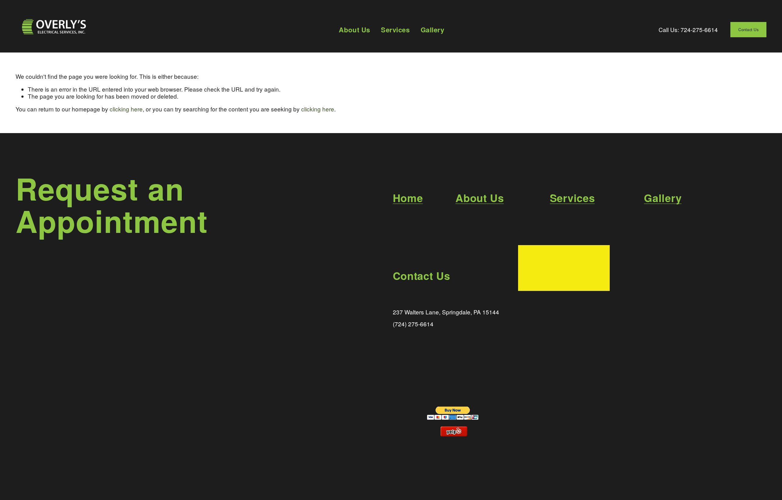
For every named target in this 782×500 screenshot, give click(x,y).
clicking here (126, 109)
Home (408, 198)
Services (395, 29)
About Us (354, 29)
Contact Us (748, 29)
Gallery (432, 29)
